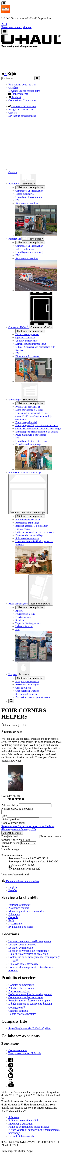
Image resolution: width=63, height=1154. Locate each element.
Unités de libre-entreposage (23, 963)
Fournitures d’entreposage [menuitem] (28, 444)
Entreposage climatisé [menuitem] (26, 422)
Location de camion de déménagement (29, 941)
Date (4, 836)
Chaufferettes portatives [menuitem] (27, 690)
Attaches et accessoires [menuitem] (26, 203)
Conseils (13, 917)
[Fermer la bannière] (3, 3)
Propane (23, 674)
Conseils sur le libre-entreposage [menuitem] (31, 441)
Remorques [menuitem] (14, 183)
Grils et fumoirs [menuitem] (23, 687)
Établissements (21, 1136)
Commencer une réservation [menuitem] (29, 190)
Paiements (14, 914)
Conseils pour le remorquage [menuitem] (29, 252)
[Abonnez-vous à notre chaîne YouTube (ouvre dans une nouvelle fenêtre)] (11, 1086)
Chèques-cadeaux (18, 1010)
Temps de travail (10, 842)
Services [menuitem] (19, 620)
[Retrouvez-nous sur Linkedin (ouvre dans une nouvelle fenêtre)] (10, 1076)
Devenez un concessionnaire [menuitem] (24, 90)
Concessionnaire (17, 1050)
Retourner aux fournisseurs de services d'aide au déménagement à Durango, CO (27, 828)
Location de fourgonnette (22, 944)
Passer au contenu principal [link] (16, 27)
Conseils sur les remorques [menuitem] (28, 197)
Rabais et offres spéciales (22, 1013)
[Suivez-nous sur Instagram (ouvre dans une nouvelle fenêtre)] (10, 1066)
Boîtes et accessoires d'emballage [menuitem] (24, 472)
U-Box (40, 327)
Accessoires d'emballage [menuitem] (27, 522)
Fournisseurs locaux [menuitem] (25, 613)
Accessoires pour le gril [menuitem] (27, 684)
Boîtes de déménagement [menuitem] (27, 519)
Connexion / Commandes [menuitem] (22, 100)
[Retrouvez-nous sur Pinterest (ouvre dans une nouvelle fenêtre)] (10, 1071)
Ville (4, 815)
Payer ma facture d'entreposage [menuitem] (30, 434)
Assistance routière (18, 907)
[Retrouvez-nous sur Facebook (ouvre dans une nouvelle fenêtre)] (10, 1061)
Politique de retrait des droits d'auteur (28, 1126)
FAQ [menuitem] (17, 200)
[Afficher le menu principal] (4, 32)
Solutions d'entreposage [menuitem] (27, 538)
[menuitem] (38, 245)
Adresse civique (10, 805)
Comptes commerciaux (21, 984)
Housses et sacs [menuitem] (22, 529)
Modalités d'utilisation (20, 1123)
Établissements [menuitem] (19, 93)
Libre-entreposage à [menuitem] (29, 409)
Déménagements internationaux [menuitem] (30, 343)
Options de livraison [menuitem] (25, 337)
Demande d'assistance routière (22, 881)
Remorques (28, 183)
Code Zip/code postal (13, 822)
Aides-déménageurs (40, 603)
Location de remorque (20, 947)
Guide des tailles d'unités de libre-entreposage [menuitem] (38, 428)
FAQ (11, 920)
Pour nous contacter (19, 904)
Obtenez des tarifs (12, 833)
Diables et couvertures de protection (28, 953)
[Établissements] (14, 74)
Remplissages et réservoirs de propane (29, 1000)
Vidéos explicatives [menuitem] (24, 193)
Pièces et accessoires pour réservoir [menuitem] (32, 697)
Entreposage (29, 399)
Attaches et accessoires (21, 988)
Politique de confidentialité (23, 1120)
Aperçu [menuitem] (19, 610)
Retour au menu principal (31, 187)
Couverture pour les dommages (25, 997)
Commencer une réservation (29, 245)
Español (12, 890)
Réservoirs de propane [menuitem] (26, 694)
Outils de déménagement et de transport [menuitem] (35, 532)
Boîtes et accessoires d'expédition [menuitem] (31, 525)
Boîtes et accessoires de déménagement (30, 994)
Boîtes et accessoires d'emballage (27, 512)
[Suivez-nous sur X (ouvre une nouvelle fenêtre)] (10, 1081)
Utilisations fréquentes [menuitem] (26, 340)
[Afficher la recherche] (10, 74)
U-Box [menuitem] (18, 327)
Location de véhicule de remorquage (28, 950)
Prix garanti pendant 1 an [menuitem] (22, 84)
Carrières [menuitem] (13, 87)
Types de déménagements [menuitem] (27, 623)
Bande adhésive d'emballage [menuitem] (29, 535)
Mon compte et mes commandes (26, 911)
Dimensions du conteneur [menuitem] (27, 356)
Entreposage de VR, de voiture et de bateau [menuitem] (36, 425)
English (12, 887)
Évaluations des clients (20, 926)
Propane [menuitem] (12, 674)
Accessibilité (15, 923)
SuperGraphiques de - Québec (29, 1028)
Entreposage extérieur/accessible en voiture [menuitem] (36, 431)
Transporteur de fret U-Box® (24, 1053)
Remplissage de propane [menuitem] (27, 681)
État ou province (10, 819)
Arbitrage (13, 1117)
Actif (4, 24)
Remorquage (15, 238)
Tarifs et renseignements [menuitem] (27, 334)
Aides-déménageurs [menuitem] (18, 603)
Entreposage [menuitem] (14, 399)
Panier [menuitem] (16, 97)
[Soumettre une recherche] (37, 78)
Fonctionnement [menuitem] (23, 617)
